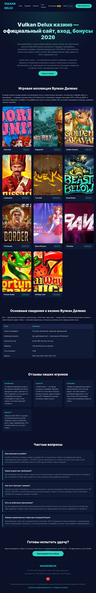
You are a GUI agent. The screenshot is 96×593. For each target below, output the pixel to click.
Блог (20, 6)
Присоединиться (83, 5)
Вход (71, 6)
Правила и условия (60, 587)
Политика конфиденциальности (40, 587)
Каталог (36, 6)
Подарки (28, 6)
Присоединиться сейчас (48, 554)
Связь (65, 6)
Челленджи (54, 6)
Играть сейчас (48, 73)
